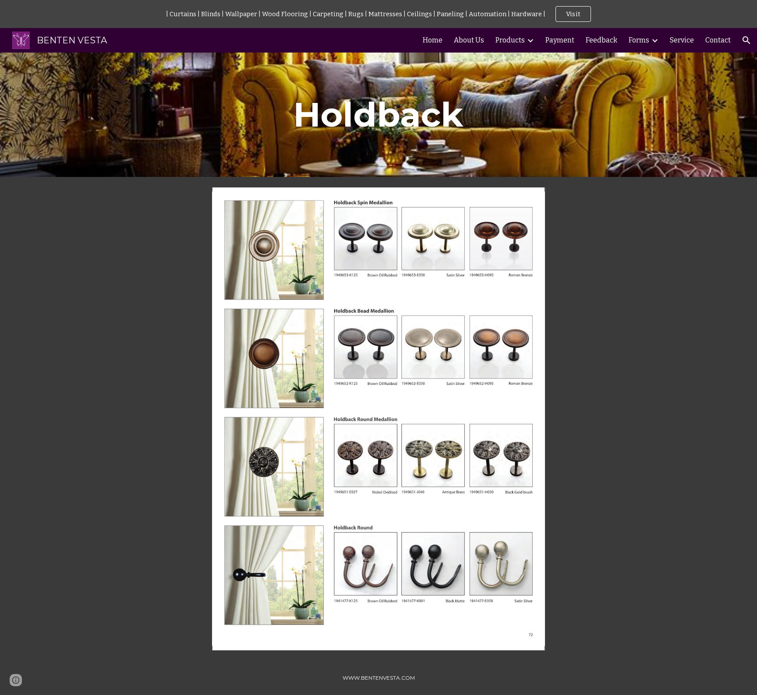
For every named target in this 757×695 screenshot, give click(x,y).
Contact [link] (718, 40)
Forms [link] (639, 40)
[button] (746, 40)
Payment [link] (559, 40)
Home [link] (432, 40)
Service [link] (682, 40)
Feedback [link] (601, 40)
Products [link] (510, 40)
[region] (378, 14)
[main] (378, 115)
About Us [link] (469, 40)
